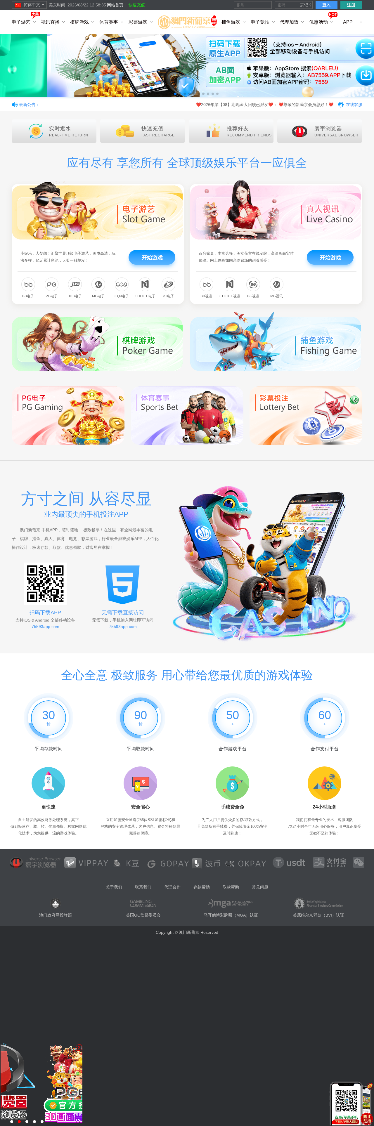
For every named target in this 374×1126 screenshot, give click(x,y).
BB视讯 (206, 296)
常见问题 (260, 887)
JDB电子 (75, 296)
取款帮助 (231, 887)
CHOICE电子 (145, 296)
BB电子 (28, 296)
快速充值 (137, 5)
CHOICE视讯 (229, 296)
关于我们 (114, 887)
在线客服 (354, 104)
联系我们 (143, 887)
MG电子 (98, 296)
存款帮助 (201, 887)
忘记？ (306, 5)
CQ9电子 (122, 296)
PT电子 (168, 296)
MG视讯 (276, 296)
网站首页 (115, 5)
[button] (156, 94)
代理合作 (172, 887)
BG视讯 (253, 296)
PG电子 (52, 296)
